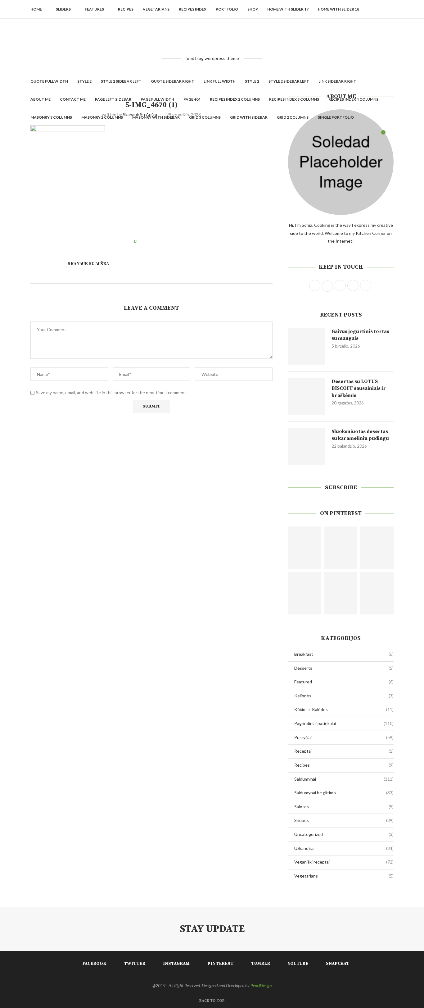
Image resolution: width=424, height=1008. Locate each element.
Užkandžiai (344, 848)
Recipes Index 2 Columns (235, 99)
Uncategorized (344, 834)
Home (36, 9)
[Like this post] (140, 241)
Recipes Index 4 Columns (353, 99)
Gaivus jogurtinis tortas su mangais (360, 334)
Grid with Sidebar (249, 117)
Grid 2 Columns (293, 117)
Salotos (344, 806)
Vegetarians (156, 9)
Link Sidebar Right (337, 81)
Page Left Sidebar (113, 99)
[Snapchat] (372, 135)
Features (94, 9)
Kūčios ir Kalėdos (344, 709)
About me (40, 99)
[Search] (390, 135)
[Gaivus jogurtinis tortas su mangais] (306, 346)
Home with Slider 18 (338, 9)
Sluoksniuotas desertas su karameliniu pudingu (360, 434)
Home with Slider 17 (288, 9)
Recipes (125, 9)
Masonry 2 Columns (102, 117)
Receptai (344, 751)
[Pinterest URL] (304, 548)
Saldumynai (344, 779)
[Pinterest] (352, 135)
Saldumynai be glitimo (344, 792)
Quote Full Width (49, 81)
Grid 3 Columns (205, 117)
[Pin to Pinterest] (158, 241)
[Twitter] (339, 135)
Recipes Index (192, 9)
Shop (252, 9)
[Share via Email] (164, 241)
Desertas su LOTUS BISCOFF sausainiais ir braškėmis (359, 388)
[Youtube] (366, 135)
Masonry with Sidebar (156, 117)
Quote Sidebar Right (172, 81)
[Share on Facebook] (146, 241)
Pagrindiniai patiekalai (344, 723)
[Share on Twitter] (152, 241)
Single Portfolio (336, 117)
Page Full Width (157, 99)
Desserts (344, 668)
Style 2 (84, 81)
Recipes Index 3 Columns (294, 99)
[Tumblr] (359, 135)
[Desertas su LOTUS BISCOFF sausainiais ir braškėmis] (306, 396)
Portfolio (227, 9)
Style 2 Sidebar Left (121, 81)
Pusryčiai (344, 737)
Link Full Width (220, 81)
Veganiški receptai (344, 861)
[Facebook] (333, 135)
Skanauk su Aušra (88, 264)
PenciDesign (261, 985)
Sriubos (344, 820)
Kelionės (344, 695)
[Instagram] (346, 135)
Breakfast (344, 654)
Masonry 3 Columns (51, 117)
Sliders (63, 9)
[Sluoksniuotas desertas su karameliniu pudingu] (306, 446)
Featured (344, 681)
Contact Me (73, 99)
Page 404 (192, 99)
